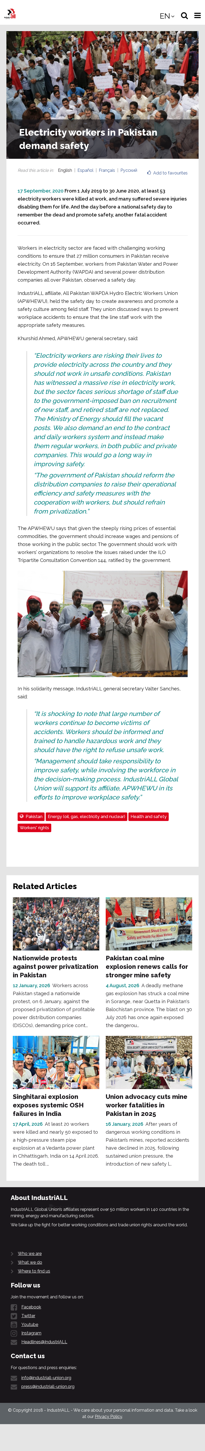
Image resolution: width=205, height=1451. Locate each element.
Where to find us (34, 1271)
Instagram (31, 1333)
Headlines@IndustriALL (44, 1341)
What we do (30, 1262)
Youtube (29, 1324)
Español (85, 170)
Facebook (31, 1307)
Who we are (30, 1253)
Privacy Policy (108, 1416)
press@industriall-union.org (47, 1386)
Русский (128, 170)
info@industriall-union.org (46, 1377)
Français (107, 170)
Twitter (28, 1315)
